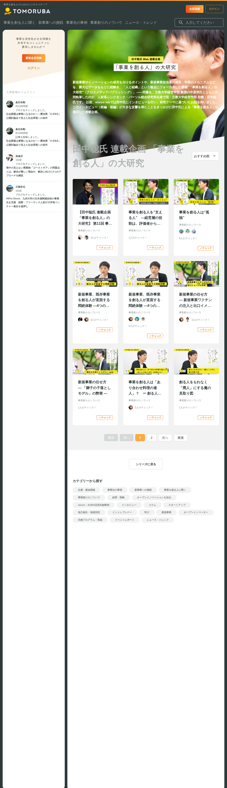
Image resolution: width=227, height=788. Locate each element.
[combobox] (199, 22)
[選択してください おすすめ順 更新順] (205, 155)
